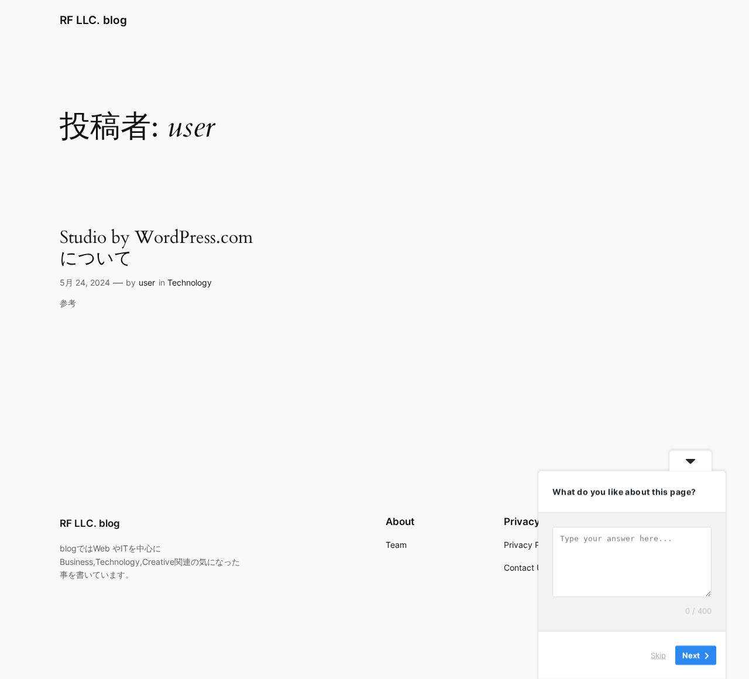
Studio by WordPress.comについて (156, 248)
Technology (189, 282)
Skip (658, 655)
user (147, 282)
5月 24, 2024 (85, 282)
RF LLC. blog (93, 20)
